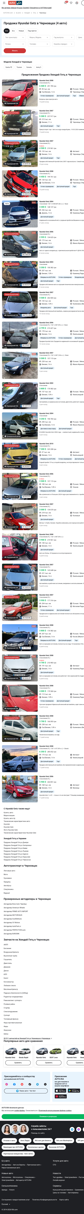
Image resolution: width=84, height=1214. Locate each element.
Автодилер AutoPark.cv (12, 926)
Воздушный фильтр (11, 952)
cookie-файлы (19, 1111)
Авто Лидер (25, 1141)
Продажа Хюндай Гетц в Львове (16, 851)
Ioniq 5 (38, 67)
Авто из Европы (19, 1165)
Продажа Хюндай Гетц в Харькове (17, 857)
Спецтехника (8, 889)
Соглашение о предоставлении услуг (16, 1200)
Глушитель (8, 960)
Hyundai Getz (8, 827)
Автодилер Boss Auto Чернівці (15, 904)
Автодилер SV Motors (12, 923)
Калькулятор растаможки (63, 1190)
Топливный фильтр (11, 1019)
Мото (6, 874)
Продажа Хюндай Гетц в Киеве (15, 848)
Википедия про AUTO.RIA (13, 1147)
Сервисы (57, 1186)
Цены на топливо (59, 1193)
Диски (6, 971)
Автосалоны (6, 1177)
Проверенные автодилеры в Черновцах (27, 899)
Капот (6, 978)
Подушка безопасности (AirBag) (16, 993)
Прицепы (7, 882)
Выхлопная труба (10, 956)
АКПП (6, 945)
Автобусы (7, 886)
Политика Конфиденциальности (44, 1200)
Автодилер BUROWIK (11, 934)
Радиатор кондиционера (13, 997)
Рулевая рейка (9, 1004)
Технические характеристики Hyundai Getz (20, 833)
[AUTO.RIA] (15, 3)
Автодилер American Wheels (14, 908)
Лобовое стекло (10, 986)
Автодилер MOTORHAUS (13, 915)
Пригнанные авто (33, 1165)
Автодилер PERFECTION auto (15, 930)
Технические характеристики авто (17, 821)
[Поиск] (65, 2)
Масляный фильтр (11, 989)
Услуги (11, 1190)
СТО (54, 1165)
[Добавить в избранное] (71, 2)
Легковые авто (9, 871)
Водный (7, 893)
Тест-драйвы (58, 1177)
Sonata (29, 67)
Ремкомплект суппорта (13, 1000)
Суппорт (7, 1015)
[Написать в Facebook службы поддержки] (78, 1129)
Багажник (7, 948)
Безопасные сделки (36, 1147)
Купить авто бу (9, 818)
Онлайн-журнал (59, 1180)
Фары (6, 1026)
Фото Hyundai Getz (11, 830)
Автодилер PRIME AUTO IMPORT (16, 911)
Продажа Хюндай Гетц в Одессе (16, 854)
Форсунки (7, 1030)
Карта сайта (64, 1200)
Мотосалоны (18, 1177)
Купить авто (8, 813)
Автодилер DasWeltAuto (13, 919)
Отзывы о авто (9, 1141)
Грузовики (8, 878)
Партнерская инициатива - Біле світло (18, 1154)
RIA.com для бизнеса (43, 1141)
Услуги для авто (60, 1161)
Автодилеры (6, 1165)
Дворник (7, 967)
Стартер (7, 1008)
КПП (5, 974)
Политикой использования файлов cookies (55, 1111)
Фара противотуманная (13, 1023)
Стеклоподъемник (11, 1012)
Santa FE (9, 67)
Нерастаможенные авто (11, 1168)
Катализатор (9, 982)
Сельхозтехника (9, 1186)
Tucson (19, 67)
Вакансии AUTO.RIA (56, 1147)
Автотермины (73, 1193)
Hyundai (7, 824)
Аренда (4, 1190)
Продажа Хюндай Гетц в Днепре (16, 842)
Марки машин (9, 815)
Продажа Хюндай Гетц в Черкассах (17, 860)
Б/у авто (6, 1161)
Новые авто (7, 1173)
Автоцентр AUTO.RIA (23, 1180)
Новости (57, 1173)
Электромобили (8, 1180)
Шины (6, 1034)
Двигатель (8, 963)
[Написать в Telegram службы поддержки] (72, 1129)
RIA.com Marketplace (64, 1141)
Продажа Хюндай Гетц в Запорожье (17, 845)
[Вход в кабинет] (76, 2)
